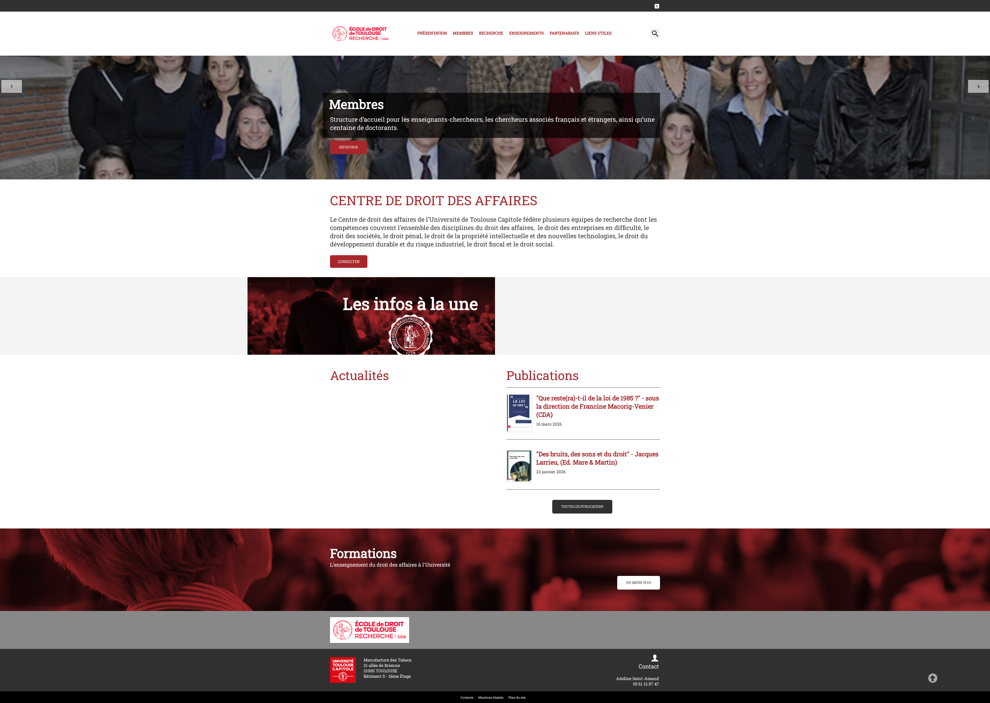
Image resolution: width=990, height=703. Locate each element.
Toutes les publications (582, 506)
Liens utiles (598, 33)
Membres (463, 33)
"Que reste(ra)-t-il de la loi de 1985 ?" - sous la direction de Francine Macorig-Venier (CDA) (597, 406)
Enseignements (526, 33)
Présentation (432, 33)
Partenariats (564, 33)
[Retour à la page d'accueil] (360, 34)
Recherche (491, 33)
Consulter (349, 261)
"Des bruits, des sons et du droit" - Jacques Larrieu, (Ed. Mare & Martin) (597, 458)
